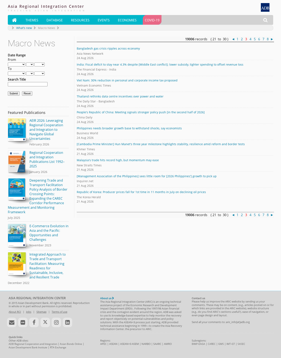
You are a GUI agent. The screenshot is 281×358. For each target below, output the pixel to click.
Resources (80, 20)
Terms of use (59, 312)
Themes (32, 20)
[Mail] (11, 322)
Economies (127, 20)
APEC (103, 344)
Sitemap (41, 312)
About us (106, 298)
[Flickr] (23, 322)
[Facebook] (34, 322)
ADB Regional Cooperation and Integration (33, 343)
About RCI (15, 312)
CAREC (212, 343)
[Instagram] (56, 322)
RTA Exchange (58, 347)
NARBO (146, 344)
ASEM (135, 344)
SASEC (241, 343)
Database (54, 20)
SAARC (157, 344)
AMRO (168, 344)
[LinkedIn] (67, 322)
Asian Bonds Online (71, 343)
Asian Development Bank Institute (28, 347)
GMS (221, 343)
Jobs (28, 312)
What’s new (24, 28)
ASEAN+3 (125, 344)
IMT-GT (230, 343)
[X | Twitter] (45, 322)
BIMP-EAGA (198, 343)
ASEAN (113, 344)
